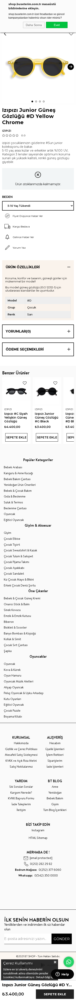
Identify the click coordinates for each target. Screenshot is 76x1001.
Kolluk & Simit (12, 639)
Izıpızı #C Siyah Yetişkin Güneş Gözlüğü (16, 417)
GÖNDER (62, 939)
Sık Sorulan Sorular (21, 787)
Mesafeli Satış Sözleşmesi (21, 755)
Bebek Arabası (13, 467)
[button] (32, 101)
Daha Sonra (34, 25)
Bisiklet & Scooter (15, 628)
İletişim (21, 810)
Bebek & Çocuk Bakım (18, 491)
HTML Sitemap (38, 838)
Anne (55, 787)
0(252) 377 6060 (38, 870)
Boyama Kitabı (13, 717)
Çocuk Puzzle (12, 711)
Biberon (9, 622)
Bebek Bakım (55, 798)
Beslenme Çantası (15, 508)
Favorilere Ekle (24, 383)
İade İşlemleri (55, 767)
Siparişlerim (55, 761)
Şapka (8, 651)
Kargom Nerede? (21, 793)
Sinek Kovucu (12, 610)
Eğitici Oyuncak (14, 520)
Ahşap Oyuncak (14, 687)
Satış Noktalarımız (21, 767)
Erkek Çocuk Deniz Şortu (20, 585)
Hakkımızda (21, 743)
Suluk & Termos (13, 502)
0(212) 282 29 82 (41, 864)
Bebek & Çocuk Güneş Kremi (22, 598)
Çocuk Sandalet (14, 574)
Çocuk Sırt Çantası (16, 645)
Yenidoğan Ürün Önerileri (20, 485)
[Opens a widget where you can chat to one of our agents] (62, 974)
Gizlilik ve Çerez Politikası (21, 749)
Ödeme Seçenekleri (25, 349)
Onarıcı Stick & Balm (17, 604)
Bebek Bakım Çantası (17, 479)
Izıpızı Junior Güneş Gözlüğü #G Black (46, 417)
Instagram (38, 830)
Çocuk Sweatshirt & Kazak (20, 550)
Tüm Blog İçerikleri (54, 810)
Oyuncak (9, 514)
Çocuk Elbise (12, 539)
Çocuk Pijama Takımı (16, 562)
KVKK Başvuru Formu (21, 798)
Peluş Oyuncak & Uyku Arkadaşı (23, 693)
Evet (57, 25)
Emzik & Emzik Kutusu (17, 616)
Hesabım (55, 743)
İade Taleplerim (21, 804)
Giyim (7, 533)
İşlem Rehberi (55, 755)
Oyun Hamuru (12, 676)
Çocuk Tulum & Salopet (18, 556)
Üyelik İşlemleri (54, 749)
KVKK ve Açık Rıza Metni (21, 761)
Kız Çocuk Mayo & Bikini (19, 580)
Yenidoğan (55, 793)
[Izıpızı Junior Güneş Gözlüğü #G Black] (47, 391)
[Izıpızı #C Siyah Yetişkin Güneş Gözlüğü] (16, 391)
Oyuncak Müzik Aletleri (18, 681)
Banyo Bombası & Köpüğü (20, 633)
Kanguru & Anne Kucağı (18, 473)
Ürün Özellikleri (23, 267)
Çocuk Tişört (12, 545)
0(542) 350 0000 (38, 876)
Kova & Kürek (12, 670)
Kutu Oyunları (12, 699)
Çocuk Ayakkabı (14, 568)
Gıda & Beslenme (15, 496)
